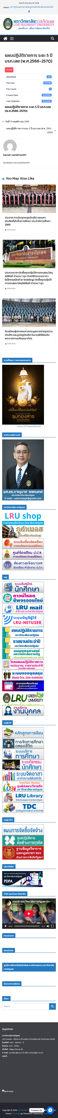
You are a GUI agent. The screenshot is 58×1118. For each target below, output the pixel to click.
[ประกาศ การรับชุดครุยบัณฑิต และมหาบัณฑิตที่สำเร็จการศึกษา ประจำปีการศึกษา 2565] (29, 186)
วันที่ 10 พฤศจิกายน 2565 (17, 121)
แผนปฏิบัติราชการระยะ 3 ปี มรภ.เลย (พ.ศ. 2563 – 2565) (29, 130)
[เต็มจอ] (52, 926)
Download (9, 70)
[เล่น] (5, 926)
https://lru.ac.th (16, 1049)
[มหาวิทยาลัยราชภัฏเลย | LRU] (5, 38)
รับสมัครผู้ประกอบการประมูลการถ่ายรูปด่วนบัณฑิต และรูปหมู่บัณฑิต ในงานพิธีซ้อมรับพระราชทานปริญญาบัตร (29, 334)
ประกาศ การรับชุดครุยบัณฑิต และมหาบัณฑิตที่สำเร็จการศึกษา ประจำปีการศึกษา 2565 (28, 221)
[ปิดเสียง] (48, 926)
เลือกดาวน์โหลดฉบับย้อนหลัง (29, 426)
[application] (29, 913)
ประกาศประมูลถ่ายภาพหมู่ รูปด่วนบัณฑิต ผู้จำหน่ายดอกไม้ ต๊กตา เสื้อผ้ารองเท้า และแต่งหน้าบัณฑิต (31, 9)
